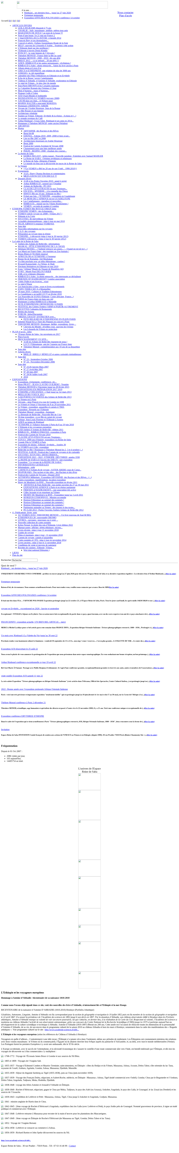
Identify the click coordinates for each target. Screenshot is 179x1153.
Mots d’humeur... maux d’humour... (33, 91)
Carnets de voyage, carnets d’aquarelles (35, 537)
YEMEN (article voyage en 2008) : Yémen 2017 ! (40, 214)
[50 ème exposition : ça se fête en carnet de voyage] (89, 941)
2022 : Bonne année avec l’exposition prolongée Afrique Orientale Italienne (34, 689)
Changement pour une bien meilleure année (42, 148)
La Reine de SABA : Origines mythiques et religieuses (47, 158)
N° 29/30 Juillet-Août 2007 (35, 374)
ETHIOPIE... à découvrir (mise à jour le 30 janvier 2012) (43, 236)
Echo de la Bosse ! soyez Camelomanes (35, 78)
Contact (72, 1146)
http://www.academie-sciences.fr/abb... (62, 1029)
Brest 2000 (28, 143)
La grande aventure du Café (30, 118)
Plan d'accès (125, 15)
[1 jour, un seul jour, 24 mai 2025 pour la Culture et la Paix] (89, 859)
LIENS (15, 552)
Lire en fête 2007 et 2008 (34, 138)
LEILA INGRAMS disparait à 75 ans (34, 28)
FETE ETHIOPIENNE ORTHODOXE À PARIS (40, 304)
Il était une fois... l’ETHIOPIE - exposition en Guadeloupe (49, 196)
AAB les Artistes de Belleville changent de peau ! (45, 342)
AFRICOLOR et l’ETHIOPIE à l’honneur (37, 256)
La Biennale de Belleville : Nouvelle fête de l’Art (39, 414)
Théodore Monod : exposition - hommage (36, 412)
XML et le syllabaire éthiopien (31, 274)
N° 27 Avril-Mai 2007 (33, 369)
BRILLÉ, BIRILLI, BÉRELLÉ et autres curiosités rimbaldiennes (52, 354)
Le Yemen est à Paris (27, 399)
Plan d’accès (23, 337)
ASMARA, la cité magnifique (31, 73)
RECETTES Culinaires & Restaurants (35, 309)
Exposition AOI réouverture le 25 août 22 (19, 649)
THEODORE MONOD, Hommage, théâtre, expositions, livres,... (47, 324)
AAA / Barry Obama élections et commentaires (44, 173)
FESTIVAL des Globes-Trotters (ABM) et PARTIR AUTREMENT (48, 306)
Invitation (5, 729)
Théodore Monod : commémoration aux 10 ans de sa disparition (51, 347)
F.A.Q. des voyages (26, 231)
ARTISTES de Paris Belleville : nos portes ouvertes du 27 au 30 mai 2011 (56, 485)
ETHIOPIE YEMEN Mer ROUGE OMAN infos (34, 209)
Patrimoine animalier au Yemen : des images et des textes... (49, 507)
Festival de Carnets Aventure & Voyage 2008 (43, 146)
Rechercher (6, 560)
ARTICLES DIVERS (22, 25)
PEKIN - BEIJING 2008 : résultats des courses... (45, 151)
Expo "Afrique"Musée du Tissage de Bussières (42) (41, 269)
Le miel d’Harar (25, 284)
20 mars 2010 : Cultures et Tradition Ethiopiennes (40, 291)
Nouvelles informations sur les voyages (35, 229)
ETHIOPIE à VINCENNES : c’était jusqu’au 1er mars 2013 (44, 392)
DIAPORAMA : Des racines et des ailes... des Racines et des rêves (47, 472)
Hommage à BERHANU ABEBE (33, 106)
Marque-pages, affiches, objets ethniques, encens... (40, 527)
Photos (21, 128)
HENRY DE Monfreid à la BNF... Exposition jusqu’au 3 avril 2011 (53, 495)
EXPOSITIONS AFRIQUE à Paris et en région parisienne (49, 487)
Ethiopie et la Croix (26, 216)
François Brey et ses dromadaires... (33, 40)
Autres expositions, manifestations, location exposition (42, 480)
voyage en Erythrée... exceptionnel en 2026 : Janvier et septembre (30, 608)
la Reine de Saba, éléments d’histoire (39, 161)
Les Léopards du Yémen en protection (40, 329)
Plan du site (17, 555)
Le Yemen (22, 166)
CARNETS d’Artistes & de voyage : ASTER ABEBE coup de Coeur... (49, 470)
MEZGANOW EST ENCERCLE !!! (40, 176)
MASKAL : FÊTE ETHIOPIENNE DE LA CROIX (41, 246)
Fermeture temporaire (33, 15)
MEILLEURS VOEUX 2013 (31, 394)
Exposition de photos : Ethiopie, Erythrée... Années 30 (42, 445)
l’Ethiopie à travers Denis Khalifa (32, 50)
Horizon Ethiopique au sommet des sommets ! (43, 500)
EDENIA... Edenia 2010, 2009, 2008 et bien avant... (46, 136)
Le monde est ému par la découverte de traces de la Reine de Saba (52, 163)
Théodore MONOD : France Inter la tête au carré (39, 55)
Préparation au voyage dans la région (34, 234)
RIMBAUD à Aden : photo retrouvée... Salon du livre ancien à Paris (48, 65)
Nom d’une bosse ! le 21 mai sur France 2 (36, 35)
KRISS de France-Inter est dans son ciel (35, 299)
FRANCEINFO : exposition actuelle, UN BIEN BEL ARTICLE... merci (33, 622)
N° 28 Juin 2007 (30, 372)
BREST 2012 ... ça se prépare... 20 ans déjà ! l (38, 60)
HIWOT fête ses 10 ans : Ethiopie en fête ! (42, 193)
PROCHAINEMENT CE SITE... (33, 339)
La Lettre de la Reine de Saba (25, 241)
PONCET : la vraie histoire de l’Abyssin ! (36, 53)
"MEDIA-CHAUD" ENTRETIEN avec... (37, 316)
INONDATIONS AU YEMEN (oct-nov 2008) (38, 98)
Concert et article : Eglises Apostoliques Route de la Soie (43, 43)
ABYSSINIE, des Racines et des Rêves (41, 131)
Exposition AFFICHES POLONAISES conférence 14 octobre (52, 18)
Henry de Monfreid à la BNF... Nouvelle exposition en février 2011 (47, 482)
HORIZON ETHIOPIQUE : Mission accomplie (44, 497)
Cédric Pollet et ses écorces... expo (33, 281)
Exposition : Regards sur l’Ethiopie (33, 409)
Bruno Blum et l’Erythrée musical (33, 254)
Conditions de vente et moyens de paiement (37, 545)
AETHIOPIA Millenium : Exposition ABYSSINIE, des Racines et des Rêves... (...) (55, 477)
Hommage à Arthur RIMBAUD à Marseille (37, 301)
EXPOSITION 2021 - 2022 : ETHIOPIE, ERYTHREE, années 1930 (49, 457)
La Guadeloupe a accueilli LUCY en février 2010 (40, 294)
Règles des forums (26, 311)
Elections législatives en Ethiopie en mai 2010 (38, 266)
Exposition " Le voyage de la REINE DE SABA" (40, 462)
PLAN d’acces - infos (22, 332)
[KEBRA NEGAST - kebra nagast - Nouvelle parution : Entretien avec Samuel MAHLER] (89, 971)
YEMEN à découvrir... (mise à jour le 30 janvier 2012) (42, 239)
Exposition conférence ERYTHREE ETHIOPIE (22, 716)
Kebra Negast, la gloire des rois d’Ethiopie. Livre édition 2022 (45, 525)
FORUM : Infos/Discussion (30, 314)
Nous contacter (125, 12)
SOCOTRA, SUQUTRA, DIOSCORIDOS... (38, 455)
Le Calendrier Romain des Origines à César (37, 88)
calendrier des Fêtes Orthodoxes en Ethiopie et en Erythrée (44, 75)
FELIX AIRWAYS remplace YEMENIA (36, 224)
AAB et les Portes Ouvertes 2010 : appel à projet (45, 181)
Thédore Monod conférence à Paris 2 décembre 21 (23, 702)
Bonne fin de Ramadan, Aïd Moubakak (35, 259)
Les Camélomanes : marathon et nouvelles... (42, 201)
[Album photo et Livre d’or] (89, 924)
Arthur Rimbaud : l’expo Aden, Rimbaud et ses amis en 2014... (46, 121)
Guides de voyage (26, 532)
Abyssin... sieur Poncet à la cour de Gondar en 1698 (41, 402)
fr (10, 21)
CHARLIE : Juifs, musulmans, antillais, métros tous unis (43, 30)
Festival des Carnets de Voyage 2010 (34, 434)
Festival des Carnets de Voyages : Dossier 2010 (39, 475)
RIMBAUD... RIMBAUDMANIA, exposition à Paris (42, 432)
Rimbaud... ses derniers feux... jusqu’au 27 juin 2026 (47, 13)
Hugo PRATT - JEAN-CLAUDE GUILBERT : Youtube (43, 384)
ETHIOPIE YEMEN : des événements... (36, 211)
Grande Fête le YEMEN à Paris (32, 442)
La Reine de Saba (26, 153)
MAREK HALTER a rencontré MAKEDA (37, 103)
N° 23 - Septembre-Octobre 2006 (38, 359)
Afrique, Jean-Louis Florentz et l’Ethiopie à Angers (40, 419)
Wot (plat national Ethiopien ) (36, 550)
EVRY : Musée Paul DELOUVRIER (34, 271)
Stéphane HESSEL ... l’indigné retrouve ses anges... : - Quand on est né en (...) (52, 249)
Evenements (23, 171)
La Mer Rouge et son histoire (31, 111)
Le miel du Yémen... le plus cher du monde (37, 83)
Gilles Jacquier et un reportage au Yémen (41, 492)
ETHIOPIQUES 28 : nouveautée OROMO (37, 517)
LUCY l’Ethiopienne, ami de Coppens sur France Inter (47, 344)
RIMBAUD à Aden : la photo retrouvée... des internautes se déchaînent (49, 276)
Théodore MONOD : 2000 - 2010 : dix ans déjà (39, 58)
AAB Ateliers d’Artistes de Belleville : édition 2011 (40, 429)
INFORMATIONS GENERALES (33, 465)
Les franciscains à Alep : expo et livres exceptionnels (41, 286)
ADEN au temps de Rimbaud (31, 422)
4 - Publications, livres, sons (24, 512)
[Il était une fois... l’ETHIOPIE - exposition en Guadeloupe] (89, 875)
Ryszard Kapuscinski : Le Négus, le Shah (36, 264)
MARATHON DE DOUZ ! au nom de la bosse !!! (40, 33)
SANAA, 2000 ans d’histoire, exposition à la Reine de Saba (44, 439)
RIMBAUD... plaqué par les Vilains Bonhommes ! (45, 204)
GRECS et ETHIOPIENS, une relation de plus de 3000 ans (44, 70)
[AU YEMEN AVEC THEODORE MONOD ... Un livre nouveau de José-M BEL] (89, 907)
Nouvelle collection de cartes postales (34, 522)
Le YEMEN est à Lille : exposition (33, 447)
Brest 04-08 (28, 133)
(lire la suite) (171, 574)
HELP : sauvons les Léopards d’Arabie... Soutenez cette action (45, 45)
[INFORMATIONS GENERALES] (89, 789)
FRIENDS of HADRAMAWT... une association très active (49, 490)
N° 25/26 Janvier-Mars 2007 (36, 367)
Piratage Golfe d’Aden (28, 93)
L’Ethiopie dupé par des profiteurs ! (33, 48)
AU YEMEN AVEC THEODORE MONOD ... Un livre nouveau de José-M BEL (54, 515)
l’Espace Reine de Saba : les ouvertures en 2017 (39, 334)
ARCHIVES (23, 126)
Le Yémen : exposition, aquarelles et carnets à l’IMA (41, 407)
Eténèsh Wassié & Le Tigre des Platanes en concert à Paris (43, 322)
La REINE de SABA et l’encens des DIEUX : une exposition (45, 460)
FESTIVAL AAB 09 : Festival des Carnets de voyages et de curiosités (49, 452)
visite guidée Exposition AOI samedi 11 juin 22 (22, 676)
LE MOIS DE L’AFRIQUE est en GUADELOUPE (46, 198)
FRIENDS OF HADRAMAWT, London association (41, 279)
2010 (25, 377)
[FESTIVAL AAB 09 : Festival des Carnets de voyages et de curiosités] (89, 819)
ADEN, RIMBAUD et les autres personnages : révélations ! (44, 63)
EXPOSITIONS (19, 379)
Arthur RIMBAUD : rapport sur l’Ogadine (42, 183)
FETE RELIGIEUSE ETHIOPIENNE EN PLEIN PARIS (49, 319)
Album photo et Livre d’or (29, 68)
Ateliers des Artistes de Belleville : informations (39, 244)
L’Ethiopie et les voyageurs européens (34, 427)
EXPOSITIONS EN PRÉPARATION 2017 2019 (40, 389)
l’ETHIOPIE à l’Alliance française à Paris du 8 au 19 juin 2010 (46, 424)
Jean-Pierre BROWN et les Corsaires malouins (38, 86)
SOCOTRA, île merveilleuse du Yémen (35, 219)
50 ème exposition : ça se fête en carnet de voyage (40, 417)
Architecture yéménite (27, 113)
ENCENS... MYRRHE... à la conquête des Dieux (45, 191)
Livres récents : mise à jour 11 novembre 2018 (38, 530)
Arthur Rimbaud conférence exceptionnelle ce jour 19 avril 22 (28, 662)
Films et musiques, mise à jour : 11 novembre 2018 (40, 535)
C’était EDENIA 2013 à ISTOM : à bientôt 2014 (39, 38)
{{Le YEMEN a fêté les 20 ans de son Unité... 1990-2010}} (50, 168)
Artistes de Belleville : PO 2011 (37, 186)
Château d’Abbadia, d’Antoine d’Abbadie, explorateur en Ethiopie (47, 80)
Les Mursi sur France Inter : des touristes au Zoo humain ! (43, 251)
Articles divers (24, 352)
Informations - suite (26, 467)
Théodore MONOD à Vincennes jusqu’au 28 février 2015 (43, 387)
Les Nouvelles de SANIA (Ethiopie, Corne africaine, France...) (46, 296)
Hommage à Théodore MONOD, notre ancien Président (43, 123)
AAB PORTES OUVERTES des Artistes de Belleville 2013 (44, 397)
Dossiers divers (24, 178)
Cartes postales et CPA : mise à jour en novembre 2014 (42, 540)
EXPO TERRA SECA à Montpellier (34, 289)
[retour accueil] (2, 2)
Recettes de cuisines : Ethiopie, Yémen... (36, 547)
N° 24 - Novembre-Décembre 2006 (39, 362)
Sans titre (22, 226)
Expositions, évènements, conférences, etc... (37, 382)
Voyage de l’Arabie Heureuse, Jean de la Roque (39, 108)
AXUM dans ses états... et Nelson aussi (35, 101)
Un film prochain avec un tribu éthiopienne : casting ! (41, 261)
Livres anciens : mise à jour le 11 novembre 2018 (39, 542)
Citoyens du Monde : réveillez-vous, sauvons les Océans (48, 327)
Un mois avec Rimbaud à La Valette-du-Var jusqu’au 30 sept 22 (29, 635)
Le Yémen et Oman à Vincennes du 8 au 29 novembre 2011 (44, 404)
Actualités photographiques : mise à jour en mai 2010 (41, 221)
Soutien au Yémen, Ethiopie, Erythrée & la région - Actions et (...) (47, 116)
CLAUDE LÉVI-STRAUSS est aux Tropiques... (45, 188)
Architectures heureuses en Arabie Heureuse (43, 141)
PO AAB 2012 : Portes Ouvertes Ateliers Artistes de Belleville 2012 (53, 510)
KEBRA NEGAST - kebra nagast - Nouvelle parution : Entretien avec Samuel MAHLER (63, 156)
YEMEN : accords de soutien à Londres (41, 206)
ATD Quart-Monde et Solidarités (32, 96)
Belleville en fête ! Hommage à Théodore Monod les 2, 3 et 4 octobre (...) (50, 450)
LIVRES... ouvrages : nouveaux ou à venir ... (38, 520)
